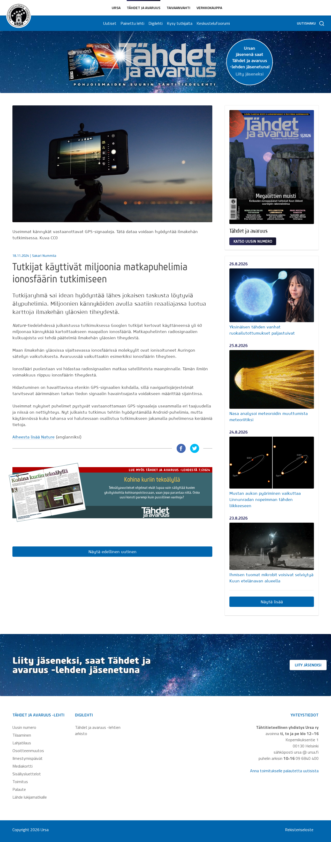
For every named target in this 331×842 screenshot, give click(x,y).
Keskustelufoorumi (213, 23)
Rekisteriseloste (299, 829)
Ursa (116, 7)
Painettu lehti (132, 23)
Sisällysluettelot (26, 774)
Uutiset (109, 23)
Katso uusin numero (253, 241)
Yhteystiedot (305, 715)
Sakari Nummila (44, 255)
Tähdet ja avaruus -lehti (38, 715)
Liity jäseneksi (308, 665)
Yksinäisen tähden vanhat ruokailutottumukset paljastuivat (262, 330)
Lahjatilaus (21, 743)
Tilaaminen (21, 735)
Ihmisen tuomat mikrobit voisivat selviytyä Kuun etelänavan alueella (271, 577)
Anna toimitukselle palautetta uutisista (284, 771)
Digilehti (155, 23)
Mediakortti (22, 766)
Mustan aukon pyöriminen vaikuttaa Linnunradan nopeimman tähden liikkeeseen (265, 499)
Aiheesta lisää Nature (33, 436)
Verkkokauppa (209, 7)
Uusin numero (24, 727)
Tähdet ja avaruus (143, 7)
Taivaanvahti (178, 7)
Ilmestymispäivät (27, 758)
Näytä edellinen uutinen (112, 551)
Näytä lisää (272, 601)
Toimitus (20, 781)
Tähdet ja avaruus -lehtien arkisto (98, 730)
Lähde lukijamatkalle (29, 797)
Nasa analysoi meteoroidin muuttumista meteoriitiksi (268, 416)
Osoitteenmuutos (28, 750)
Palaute (19, 789)
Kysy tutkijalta (179, 23)
